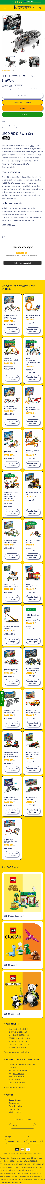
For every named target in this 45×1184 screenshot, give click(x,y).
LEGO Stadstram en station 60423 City (31, 798)
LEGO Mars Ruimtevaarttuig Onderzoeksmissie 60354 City (33, 361)
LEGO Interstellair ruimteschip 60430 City (11, 798)
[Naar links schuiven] (2, 62)
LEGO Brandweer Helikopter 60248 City (10, 407)
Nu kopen (22, 108)
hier (27, 1052)
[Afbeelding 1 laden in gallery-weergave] (10, 61)
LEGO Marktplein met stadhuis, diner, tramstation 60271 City (10, 317)
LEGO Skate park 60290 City (11, 452)
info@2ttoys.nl (19, 1076)
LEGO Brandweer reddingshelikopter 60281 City (33, 409)
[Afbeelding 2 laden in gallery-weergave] (22, 61)
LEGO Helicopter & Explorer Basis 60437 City (11, 585)
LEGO (32, 145)
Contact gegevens (15, 1100)
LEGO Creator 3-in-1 (12, 1014)
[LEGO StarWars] (6, 139)
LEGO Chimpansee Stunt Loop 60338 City (33, 316)
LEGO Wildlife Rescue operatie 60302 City (10, 541)
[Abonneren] (33, 1125)
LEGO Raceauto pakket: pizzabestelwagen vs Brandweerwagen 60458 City (11, 755)
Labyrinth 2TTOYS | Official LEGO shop (19, 1154)
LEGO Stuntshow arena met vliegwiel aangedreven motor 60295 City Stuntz (11, 495)
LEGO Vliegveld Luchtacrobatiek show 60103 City (10, 841)
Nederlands (30, 1)
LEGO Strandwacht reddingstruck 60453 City (33, 712)
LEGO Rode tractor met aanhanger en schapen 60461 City (32, 754)
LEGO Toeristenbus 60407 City (31, 585)
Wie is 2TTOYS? (15, 1112)
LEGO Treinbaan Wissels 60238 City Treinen (11, 712)
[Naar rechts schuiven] (42, 62)
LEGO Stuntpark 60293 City (32, 451)
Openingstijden (14, 1103)
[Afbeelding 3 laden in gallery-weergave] (34, 61)
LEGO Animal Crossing (13, 916)
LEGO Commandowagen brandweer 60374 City (11, 670)
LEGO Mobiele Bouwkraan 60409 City (11, 627)
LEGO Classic (9, 965)
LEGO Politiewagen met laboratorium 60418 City (33, 669)
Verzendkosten (18, 89)
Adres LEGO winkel (16, 1106)
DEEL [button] (6, 237)
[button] (4, 7)
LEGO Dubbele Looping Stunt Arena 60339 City (11, 359)
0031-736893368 (18, 1073)
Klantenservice (14, 1109)
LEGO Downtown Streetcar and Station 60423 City (33, 617)
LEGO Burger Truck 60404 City (33, 493)
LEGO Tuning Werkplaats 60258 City (33, 541)
